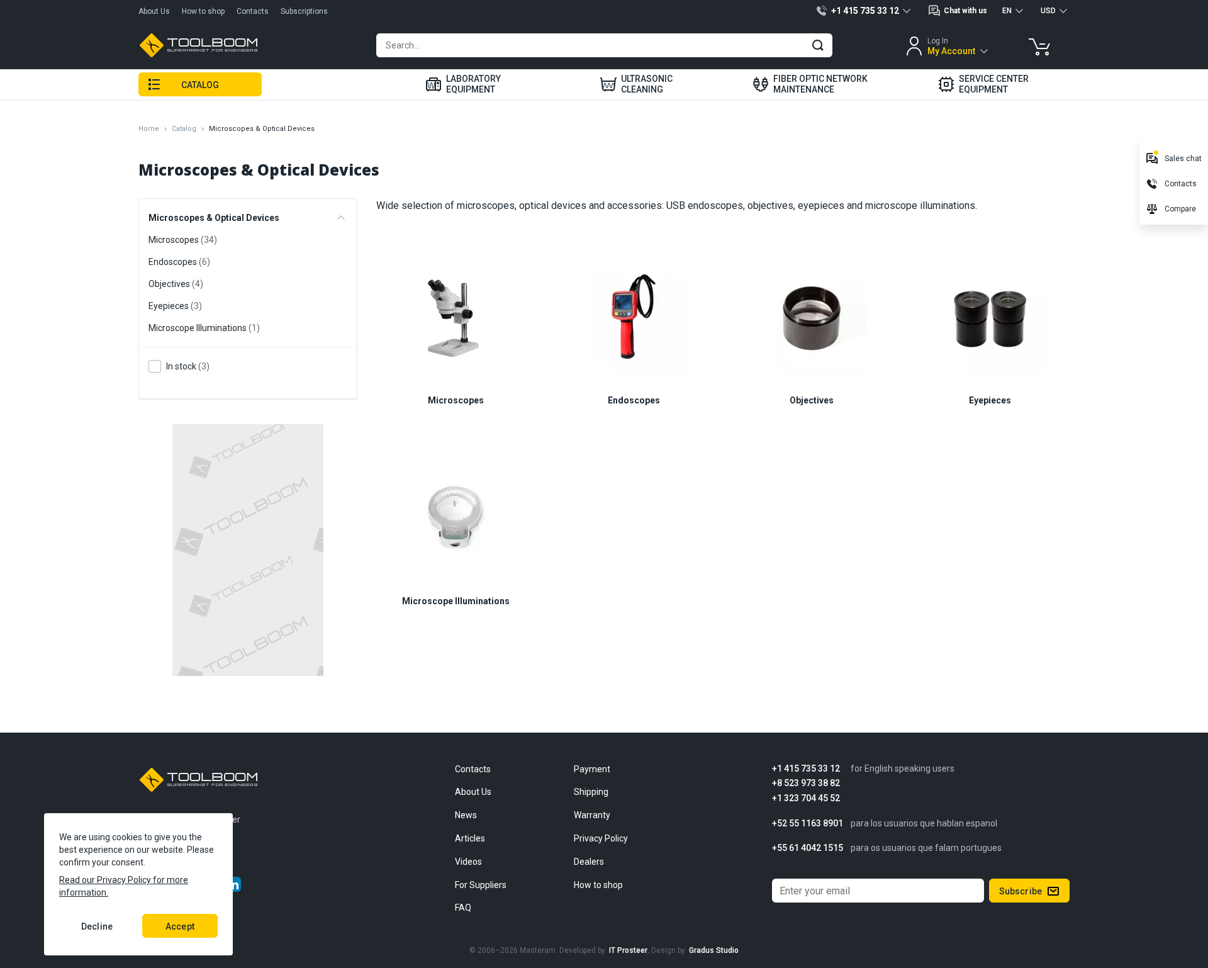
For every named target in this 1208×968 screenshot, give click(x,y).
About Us (154, 11)
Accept (179, 926)
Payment (592, 769)
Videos (468, 862)
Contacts (253, 11)
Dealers (589, 862)
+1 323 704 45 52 (806, 798)
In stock (188, 366)
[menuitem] (463, 84)
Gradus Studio (714, 950)
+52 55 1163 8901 (807, 823)
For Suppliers (480, 885)
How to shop (203, 11)
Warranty (592, 815)
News (466, 815)
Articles (470, 838)
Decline (97, 926)
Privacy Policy (601, 838)
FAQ (463, 908)
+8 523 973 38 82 (806, 783)
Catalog (184, 129)
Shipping (591, 792)
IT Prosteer (628, 950)
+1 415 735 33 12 (806, 769)
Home (148, 129)
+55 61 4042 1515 (807, 848)
